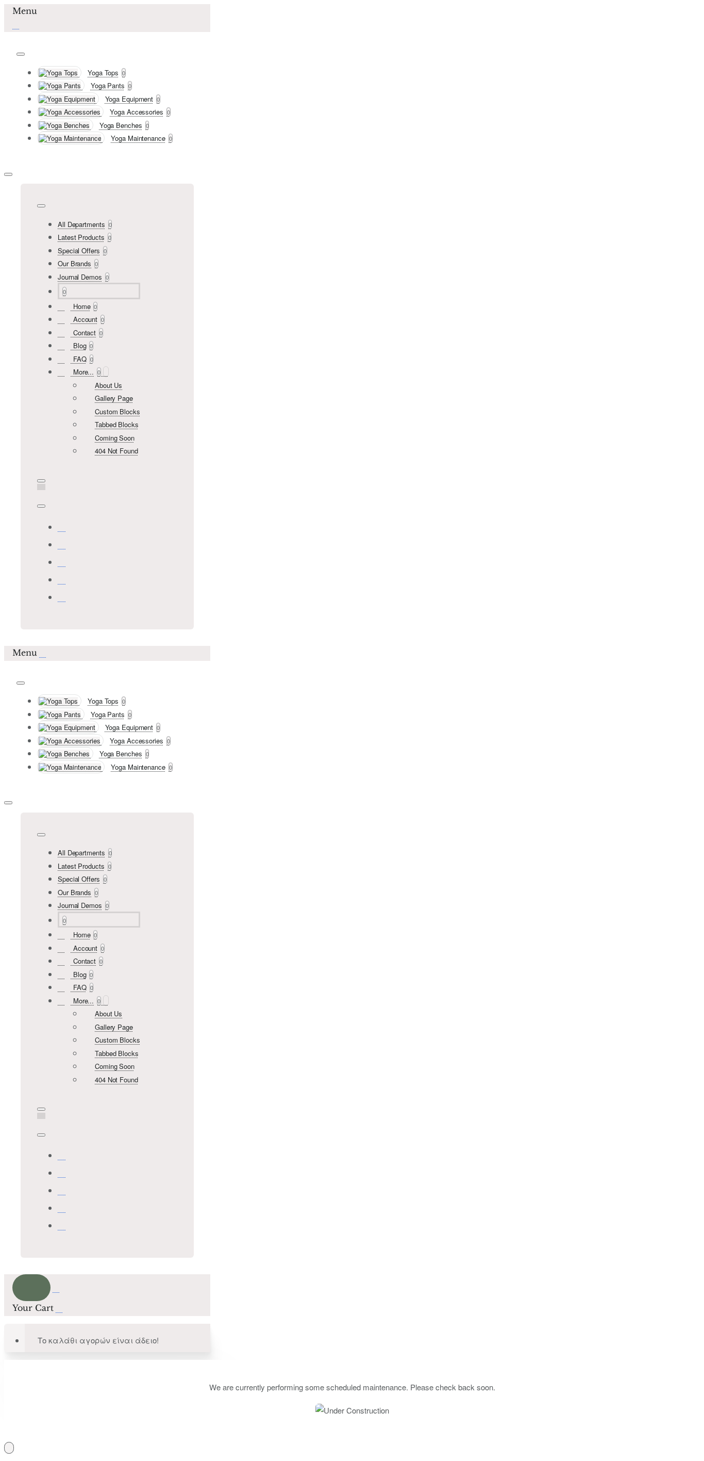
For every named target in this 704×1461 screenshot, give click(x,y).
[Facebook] (62, 526)
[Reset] (31, 1287)
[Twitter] (62, 561)
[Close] (15, 24)
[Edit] (20, 54)
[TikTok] (62, 579)
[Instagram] (62, 544)
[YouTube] (62, 596)
